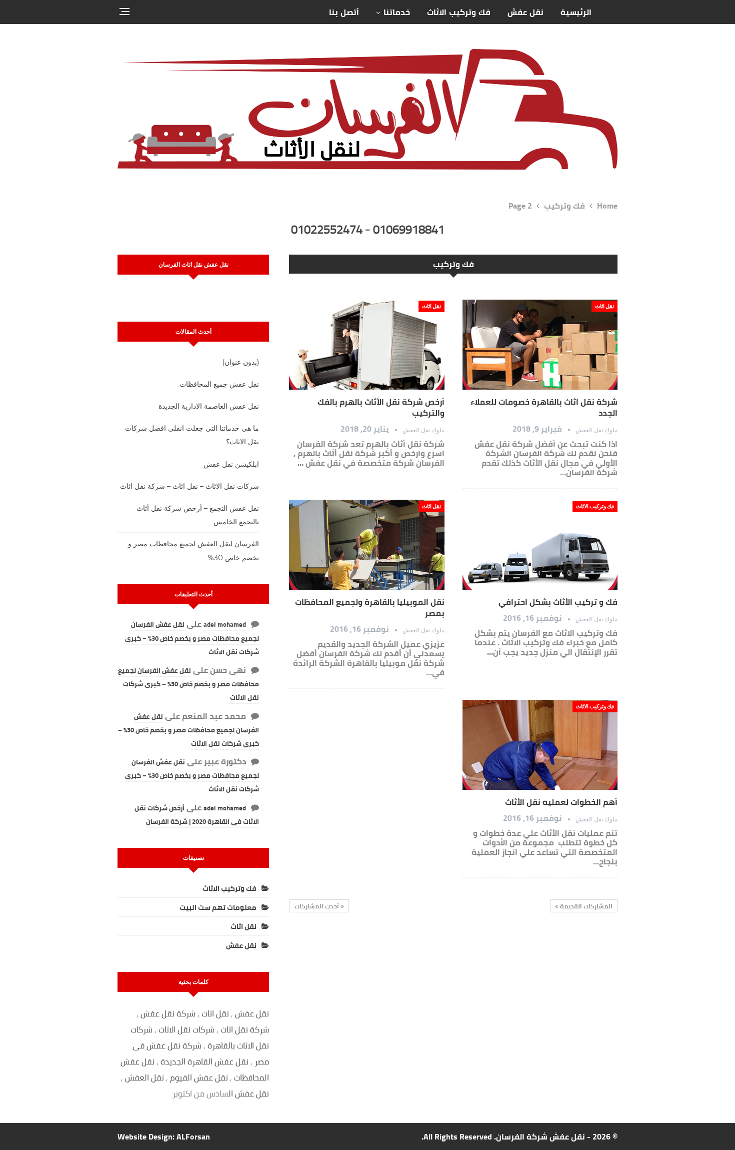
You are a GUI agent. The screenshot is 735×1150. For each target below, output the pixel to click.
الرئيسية (576, 12)
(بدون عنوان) (240, 362)
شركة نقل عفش (168, 1013)
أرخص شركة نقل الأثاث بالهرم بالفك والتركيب (381, 407)
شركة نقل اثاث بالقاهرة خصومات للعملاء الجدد (544, 407)
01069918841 (408, 229)
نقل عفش (526, 12)
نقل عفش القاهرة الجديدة (204, 1061)
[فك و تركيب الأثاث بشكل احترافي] (540, 545)
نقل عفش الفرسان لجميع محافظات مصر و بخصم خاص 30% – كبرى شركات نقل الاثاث (192, 637)
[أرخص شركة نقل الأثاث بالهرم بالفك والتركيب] (366, 345)
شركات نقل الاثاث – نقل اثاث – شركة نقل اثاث (189, 486)
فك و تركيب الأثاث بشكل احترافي (558, 601)
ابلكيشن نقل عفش (231, 464)
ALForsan (193, 1136)
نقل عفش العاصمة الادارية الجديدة (208, 406)
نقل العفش (145, 1077)
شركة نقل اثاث (244, 1029)
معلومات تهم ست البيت (218, 907)
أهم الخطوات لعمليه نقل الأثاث (561, 801)
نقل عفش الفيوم (199, 1077)
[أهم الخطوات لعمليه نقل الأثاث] (540, 745)
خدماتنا (397, 12)
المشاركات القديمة (585, 906)
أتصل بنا (344, 12)
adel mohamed (225, 624)
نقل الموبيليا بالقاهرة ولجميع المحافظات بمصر (369, 607)
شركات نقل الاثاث (186, 1029)
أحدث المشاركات (317, 906)
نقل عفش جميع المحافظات (219, 384)
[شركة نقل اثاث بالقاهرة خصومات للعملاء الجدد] (540, 345)
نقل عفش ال (248, 1093)
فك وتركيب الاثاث (458, 12)
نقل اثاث (604, 306)
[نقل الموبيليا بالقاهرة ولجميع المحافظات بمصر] (366, 545)
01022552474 (326, 229)
